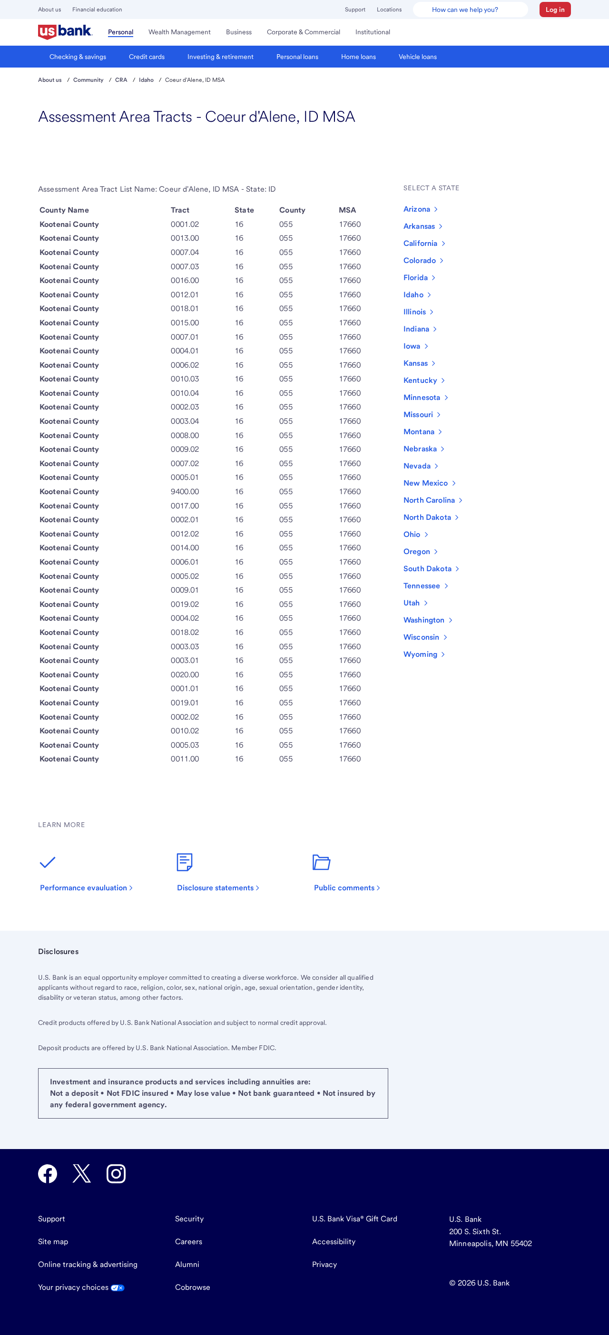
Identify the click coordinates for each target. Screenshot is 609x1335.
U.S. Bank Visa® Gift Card (354, 1218)
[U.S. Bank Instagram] (116, 1173)
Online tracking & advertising (88, 1264)
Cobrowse (192, 1287)
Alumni (187, 1264)
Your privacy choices (74, 1287)
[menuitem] (65, 32)
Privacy (324, 1264)
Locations (389, 9)
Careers (188, 1241)
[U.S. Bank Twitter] (81, 1173)
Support (355, 9)
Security (189, 1218)
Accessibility (333, 1241)
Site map (53, 1241)
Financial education (97, 9)
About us (49, 9)
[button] (555, 9)
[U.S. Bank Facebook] (47, 1173)
